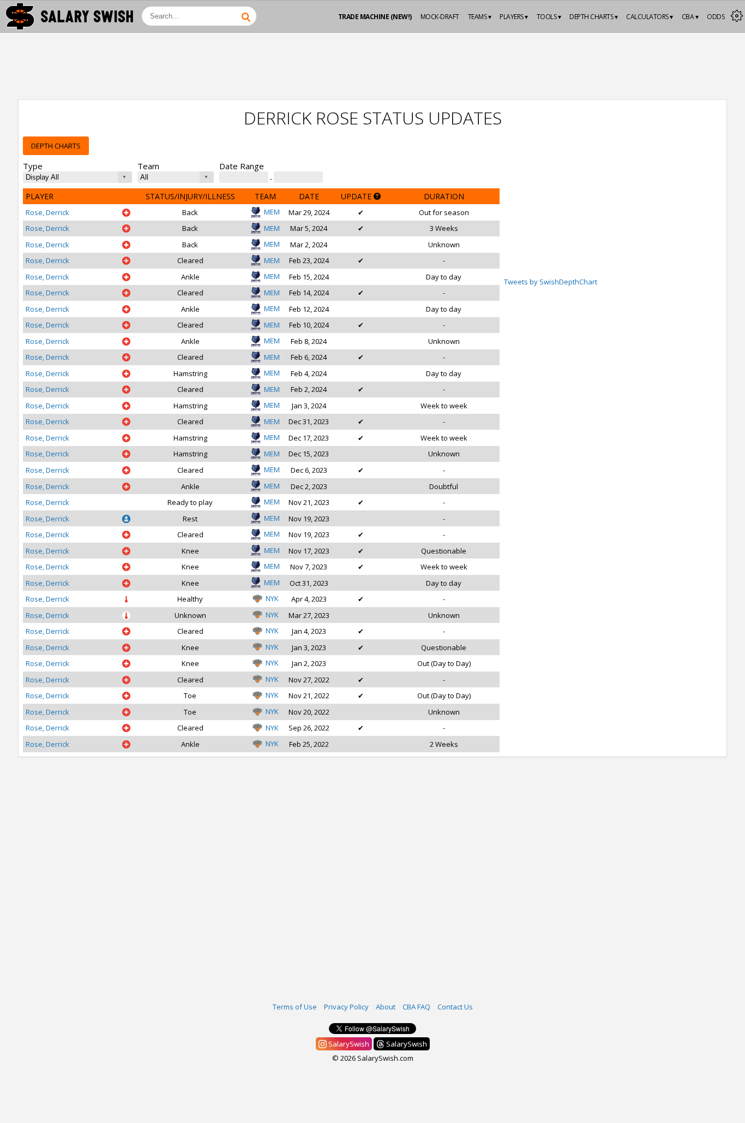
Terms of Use (295, 1007)
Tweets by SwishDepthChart (550, 282)
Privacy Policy (346, 1007)
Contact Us (455, 1007)
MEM (272, 212)
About (385, 1007)
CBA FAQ (416, 1007)
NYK (272, 598)
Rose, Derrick (47, 212)
